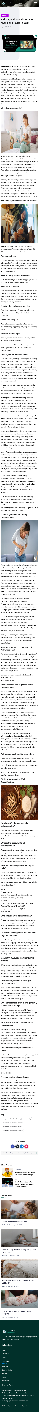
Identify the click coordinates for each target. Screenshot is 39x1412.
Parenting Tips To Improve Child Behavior (15, 1401)
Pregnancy (5, 1255)
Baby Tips (5, 15)
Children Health (6, 1225)
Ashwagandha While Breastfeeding (11, 1119)
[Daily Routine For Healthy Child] (19, 1209)
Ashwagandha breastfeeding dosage (11, 1126)
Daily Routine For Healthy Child (14, 1221)
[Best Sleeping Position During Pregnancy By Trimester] (19, 1238)
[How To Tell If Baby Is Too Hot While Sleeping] (19, 1299)
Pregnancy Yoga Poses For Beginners (14, 1390)
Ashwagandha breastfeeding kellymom (12, 1130)
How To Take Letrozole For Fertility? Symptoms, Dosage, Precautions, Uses (24, 1184)
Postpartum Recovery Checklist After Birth (15, 1393)
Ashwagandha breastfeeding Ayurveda (12, 1122)
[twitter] (17, 1146)
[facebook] (13, 1146)
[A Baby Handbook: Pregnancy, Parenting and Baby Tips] (6, 3)
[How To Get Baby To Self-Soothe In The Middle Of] (19, 1269)
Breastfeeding (27, 1119)
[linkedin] (22, 1146)
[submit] (36, 1153)
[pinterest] (26, 1146)
